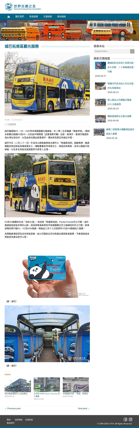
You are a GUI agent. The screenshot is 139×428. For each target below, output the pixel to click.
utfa (8, 120)
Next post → (84, 408)
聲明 (9, 420)
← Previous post (12, 408)
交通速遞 (47, 16)
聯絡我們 (10, 423)
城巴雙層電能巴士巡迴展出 (16, 393)
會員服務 (33, 16)
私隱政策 (29, 420)
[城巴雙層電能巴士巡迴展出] (18, 384)
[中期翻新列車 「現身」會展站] (76, 384)
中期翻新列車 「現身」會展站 (75, 393)
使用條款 (19, 420)
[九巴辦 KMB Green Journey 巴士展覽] (47, 384)
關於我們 (19, 16)
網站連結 (61, 16)
